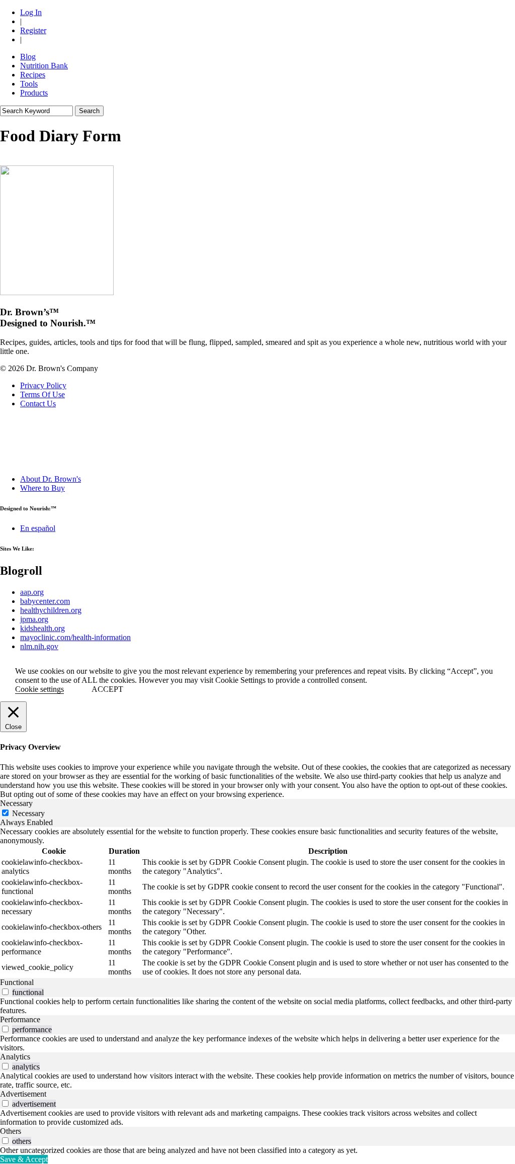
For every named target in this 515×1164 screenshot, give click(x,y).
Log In (31, 12)
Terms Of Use (42, 394)
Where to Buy (42, 488)
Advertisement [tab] (23, 1094)
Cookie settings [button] (39, 689)
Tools (29, 83)
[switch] (5, 992)
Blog (28, 56)
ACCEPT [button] (107, 689)
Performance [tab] (20, 1019)
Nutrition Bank (44, 65)
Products (34, 92)
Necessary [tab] (16, 803)
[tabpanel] (257, 902)
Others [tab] (10, 1131)
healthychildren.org (50, 610)
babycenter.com (45, 601)
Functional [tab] (17, 982)
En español (37, 528)
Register (33, 30)
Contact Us (38, 403)
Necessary (28, 813)
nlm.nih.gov (39, 646)
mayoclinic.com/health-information (75, 637)
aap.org (32, 592)
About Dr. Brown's (50, 479)
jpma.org (34, 619)
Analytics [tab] (15, 1056)
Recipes (32, 74)
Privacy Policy (43, 385)
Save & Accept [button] (24, 1159)
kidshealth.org (42, 628)
